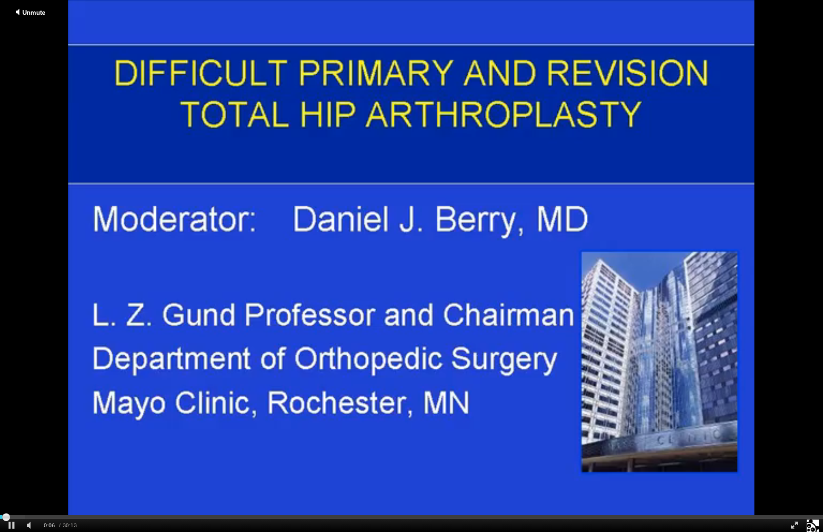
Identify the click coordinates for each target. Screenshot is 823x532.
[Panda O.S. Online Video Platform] (813, 525)
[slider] (411, 517)
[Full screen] (794, 525)
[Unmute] (30, 525)
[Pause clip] (11, 525)
